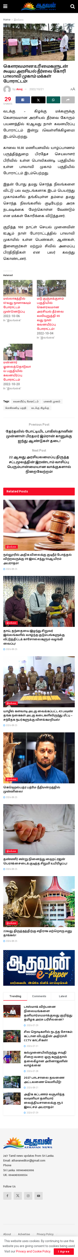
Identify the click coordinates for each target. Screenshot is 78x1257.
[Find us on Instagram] (28, 1196)
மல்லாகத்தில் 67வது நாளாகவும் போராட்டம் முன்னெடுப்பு (17, 305)
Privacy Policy (45, 1234)
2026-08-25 (11, 569)
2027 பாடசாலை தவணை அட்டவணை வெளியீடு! (44, 1080)
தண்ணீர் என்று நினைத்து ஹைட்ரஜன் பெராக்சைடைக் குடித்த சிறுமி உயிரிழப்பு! (35, 861)
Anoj (19, 89)
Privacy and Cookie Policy (33, 1251)
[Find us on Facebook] (7, 1196)
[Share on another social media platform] (68, 99)
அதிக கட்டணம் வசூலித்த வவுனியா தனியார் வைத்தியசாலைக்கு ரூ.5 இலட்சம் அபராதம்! (44, 1101)
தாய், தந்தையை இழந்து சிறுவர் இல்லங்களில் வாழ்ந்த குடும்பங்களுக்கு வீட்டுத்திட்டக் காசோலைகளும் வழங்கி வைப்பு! (34, 637)
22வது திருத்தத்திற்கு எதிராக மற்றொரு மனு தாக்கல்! (37, 933)
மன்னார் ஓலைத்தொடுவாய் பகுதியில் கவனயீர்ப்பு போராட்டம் (17, 371)
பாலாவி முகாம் (52, 401)
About (7, 1234)
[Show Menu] (5, 6)
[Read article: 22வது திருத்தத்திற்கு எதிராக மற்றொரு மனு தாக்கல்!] (39, 901)
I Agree (64, 1251)
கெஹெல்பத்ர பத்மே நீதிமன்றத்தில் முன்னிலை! (31, 789)
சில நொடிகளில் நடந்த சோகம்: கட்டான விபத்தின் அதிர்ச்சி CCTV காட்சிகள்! (48, 1036)
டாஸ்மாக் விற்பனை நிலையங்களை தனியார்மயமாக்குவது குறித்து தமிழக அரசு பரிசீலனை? (48, 1013)
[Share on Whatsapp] (53, 99)
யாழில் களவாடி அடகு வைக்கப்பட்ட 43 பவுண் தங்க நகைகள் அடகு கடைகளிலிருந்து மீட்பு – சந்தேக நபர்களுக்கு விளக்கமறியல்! (38, 715)
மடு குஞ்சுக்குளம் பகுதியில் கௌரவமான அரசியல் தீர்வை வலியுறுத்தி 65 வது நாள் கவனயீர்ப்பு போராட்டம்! (50, 313)
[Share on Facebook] (23, 99)
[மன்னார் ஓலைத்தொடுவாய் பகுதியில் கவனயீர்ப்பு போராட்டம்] (17, 352)
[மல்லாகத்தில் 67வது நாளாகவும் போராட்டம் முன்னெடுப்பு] (17, 288)
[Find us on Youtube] (38, 1196)
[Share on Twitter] (38, 99)
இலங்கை (19, 19)
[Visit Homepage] (39, 6)
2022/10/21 (36, 89)
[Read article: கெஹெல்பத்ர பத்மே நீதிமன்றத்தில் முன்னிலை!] (39, 757)
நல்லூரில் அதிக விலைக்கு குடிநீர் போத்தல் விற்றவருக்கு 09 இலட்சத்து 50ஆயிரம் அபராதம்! (37, 559)
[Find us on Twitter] (18, 1196)
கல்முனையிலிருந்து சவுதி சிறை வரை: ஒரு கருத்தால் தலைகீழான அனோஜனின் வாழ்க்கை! (46, 1059)
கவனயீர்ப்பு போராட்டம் (26, 401)
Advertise (24, 1234)
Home (6, 19)
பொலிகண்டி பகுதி (15, 407)
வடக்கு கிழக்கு (40, 407)
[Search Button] (72, 6)
